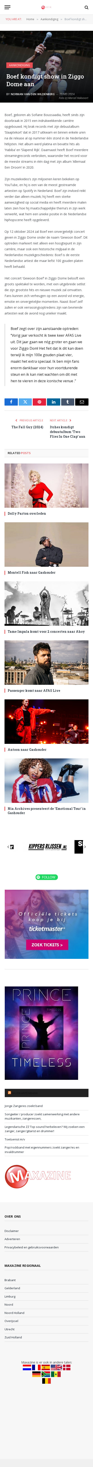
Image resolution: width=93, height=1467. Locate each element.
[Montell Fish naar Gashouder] (46, 544)
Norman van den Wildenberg (33, 94)
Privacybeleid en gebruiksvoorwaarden (32, 1247)
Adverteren (12, 1239)
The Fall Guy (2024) (27, 427)
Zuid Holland (13, 1337)
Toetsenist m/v (15, 1139)
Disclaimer (12, 1231)
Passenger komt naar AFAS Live (34, 690)
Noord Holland (14, 1313)
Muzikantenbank (25, 1093)
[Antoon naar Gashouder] (46, 721)
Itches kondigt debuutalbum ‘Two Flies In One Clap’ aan (67, 432)
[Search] (86, 7)
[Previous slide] (8, 847)
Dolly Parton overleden (27, 513)
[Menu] (7, 7)
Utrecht (9, 1329)
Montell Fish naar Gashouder (32, 572)
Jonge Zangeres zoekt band (24, 1106)
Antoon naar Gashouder (27, 749)
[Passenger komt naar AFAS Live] (46, 662)
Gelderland (12, 1288)
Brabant (10, 1280)
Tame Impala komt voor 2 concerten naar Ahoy (46, 631)
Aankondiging (19, 65)
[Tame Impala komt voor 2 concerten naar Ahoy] (46, 603)
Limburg (10, 1296)
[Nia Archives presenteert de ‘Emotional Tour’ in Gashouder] (46, 780)
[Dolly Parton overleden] (46, 485)
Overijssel (11, 1321)
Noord (9, 1304)
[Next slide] (85, 847)
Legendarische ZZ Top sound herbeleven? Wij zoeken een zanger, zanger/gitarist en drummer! (45, 1129)
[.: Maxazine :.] (46, 7)
